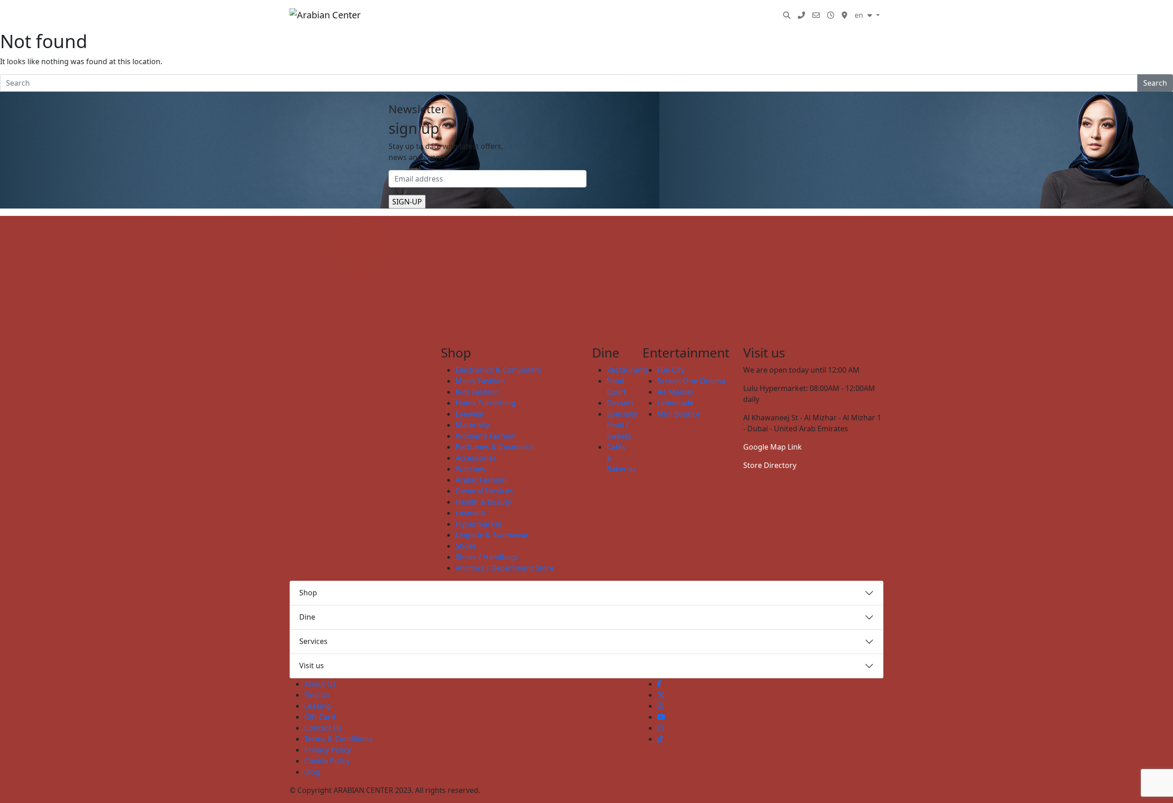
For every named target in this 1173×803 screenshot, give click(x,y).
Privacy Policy (327, 750)
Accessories (475, 458)
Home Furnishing (485, 403)
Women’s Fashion (485, 436)
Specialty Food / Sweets (622, 425)
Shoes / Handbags (487, 557)
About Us (320, 684)
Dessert (620, 403)
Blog (765, 15)
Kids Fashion (477, 392)
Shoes (466, 546)
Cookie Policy (327, 761)
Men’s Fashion (480, 381)
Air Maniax (675, 392)
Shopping (517, 15)
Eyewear (470, 414)
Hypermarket (478, 524)
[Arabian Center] (332, 15)
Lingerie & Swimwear (492, 535)
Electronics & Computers (498, 370)
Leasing (317, 706)
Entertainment (615, 15)
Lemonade (675, 403)
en (860, 15)
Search (1155, 83)
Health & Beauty (483, 502)
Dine (307, 617)
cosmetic (471, 513)
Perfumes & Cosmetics (494, 447)
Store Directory (769, 465)
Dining (566, 15)
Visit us (311, 665)
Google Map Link (772, 447)
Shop (308, 593)
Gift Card (319, 717)
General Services (484, 491)
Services (732, 15)
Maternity (472, 425)
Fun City (671, 370)
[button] (786, 15)
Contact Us (323, 728)
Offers (696, 15)
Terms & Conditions (338, 739)
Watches (470, 469)
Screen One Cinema (691, 381)
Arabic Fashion (480, 480)
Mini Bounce (678, 414)
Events (663, 15)
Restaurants (628, 370)
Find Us (317, 695)
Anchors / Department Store (504, 568)
